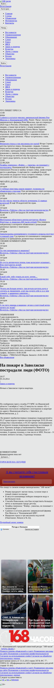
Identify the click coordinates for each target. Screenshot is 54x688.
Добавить (5, 457)
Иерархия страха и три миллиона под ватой (19, 144)
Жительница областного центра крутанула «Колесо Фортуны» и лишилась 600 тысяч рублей (23, 221)
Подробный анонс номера (11, 522)
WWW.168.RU (7, 649)
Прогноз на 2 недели (32, 529)
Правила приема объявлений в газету (17, 651)
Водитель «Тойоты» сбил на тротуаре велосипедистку (24, 210)
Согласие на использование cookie (15, 656)
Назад (3, 28)
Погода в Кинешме (20, 527)
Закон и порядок (7, 384)
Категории (5, 9)
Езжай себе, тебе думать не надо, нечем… (18, 277)
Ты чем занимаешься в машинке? (15, 250)
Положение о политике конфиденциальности (28, 654)
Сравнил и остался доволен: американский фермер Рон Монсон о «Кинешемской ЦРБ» (25, 118)
